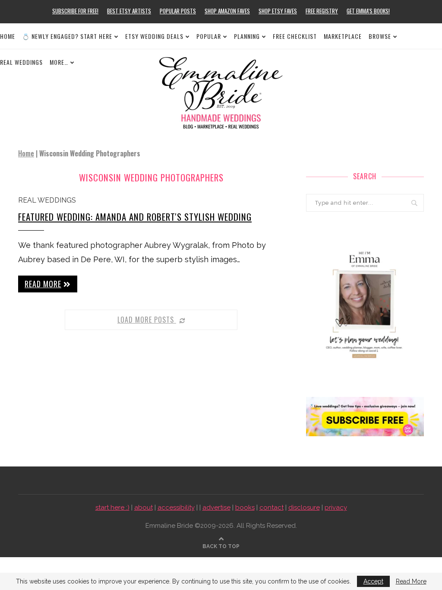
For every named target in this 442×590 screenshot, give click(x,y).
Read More (411, 581)
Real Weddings (47, 200)
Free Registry (322, 10)
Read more (43, 283)
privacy (336, 507)
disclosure (304, 507)
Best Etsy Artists (129, 10)
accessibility (176, 507)
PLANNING (247, 36)
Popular (208, 36)
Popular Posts (178, 10)
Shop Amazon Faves (227, 10)
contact (271, 507)
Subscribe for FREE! (75, 10)
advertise (216, 507)
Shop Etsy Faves (278, 10)
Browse (380, 36)
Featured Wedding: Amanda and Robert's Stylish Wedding (135, 216)
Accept (373, 581)
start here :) (112, 507)
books (245, 507)
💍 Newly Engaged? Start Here (67, 36)
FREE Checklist (295, 36)
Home (7, 36)
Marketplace (343, 36)
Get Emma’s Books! (368, 10)
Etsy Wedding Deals (154, 36)
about (143, 507)
